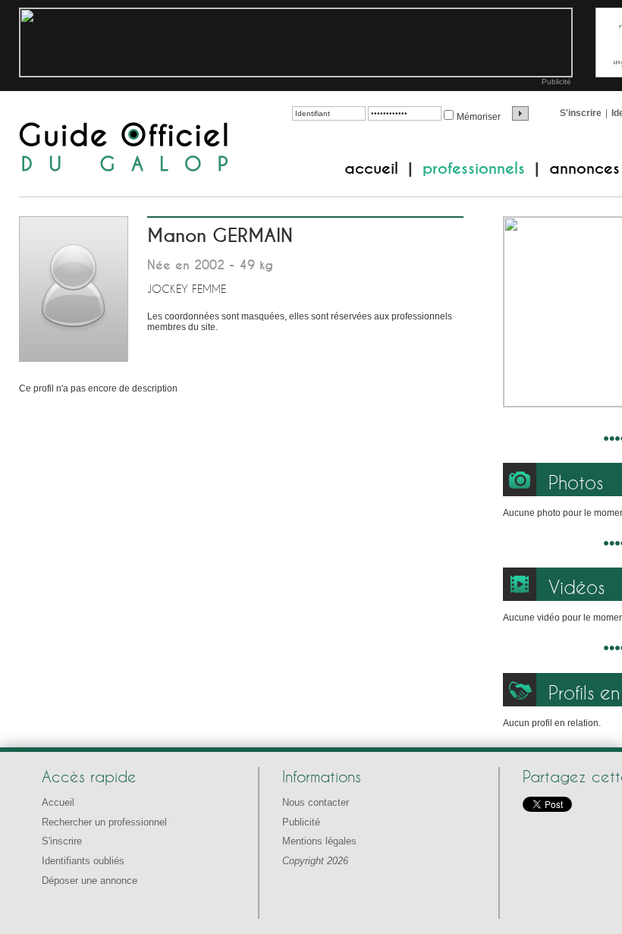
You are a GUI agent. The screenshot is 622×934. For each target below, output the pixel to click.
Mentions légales (319, 841)
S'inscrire (581, 113)
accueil (371, 168)
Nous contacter (315, 802)
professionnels (474, 168)
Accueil (58, 802)
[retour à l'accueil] (124, 148)
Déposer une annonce (89, 880)
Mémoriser (479, 117)
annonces (584, 168)
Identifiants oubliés (83, 860)
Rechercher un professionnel (104, 822)
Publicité (556, 81)
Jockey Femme (186, 288)
